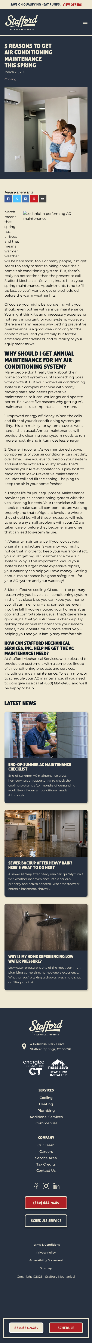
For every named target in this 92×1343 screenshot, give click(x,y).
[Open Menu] (85, 22)
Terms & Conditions (46, 1244)
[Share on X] (17, 198)
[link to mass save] (58, 1067)
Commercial (46, 1123)
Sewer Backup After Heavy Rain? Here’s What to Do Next (40, 865)
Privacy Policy (46, 1252)
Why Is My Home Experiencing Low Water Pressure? (40, 959)
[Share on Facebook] (8, 198)
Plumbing (46, 1110)
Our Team (46, 1145)
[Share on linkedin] (25, 198)
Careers (46, 1151)
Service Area (46, 1158)
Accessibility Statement (46, 1260)
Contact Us (46, 1170)
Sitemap (46, 1268)
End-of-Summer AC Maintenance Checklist (39, 767)
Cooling (10, 79)
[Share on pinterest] (34, 198)
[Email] (42, 198)
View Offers (72, 4)
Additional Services (46, 1117)
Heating (46, 1104)
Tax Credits (46, 1164)
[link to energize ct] (34, 1067)
